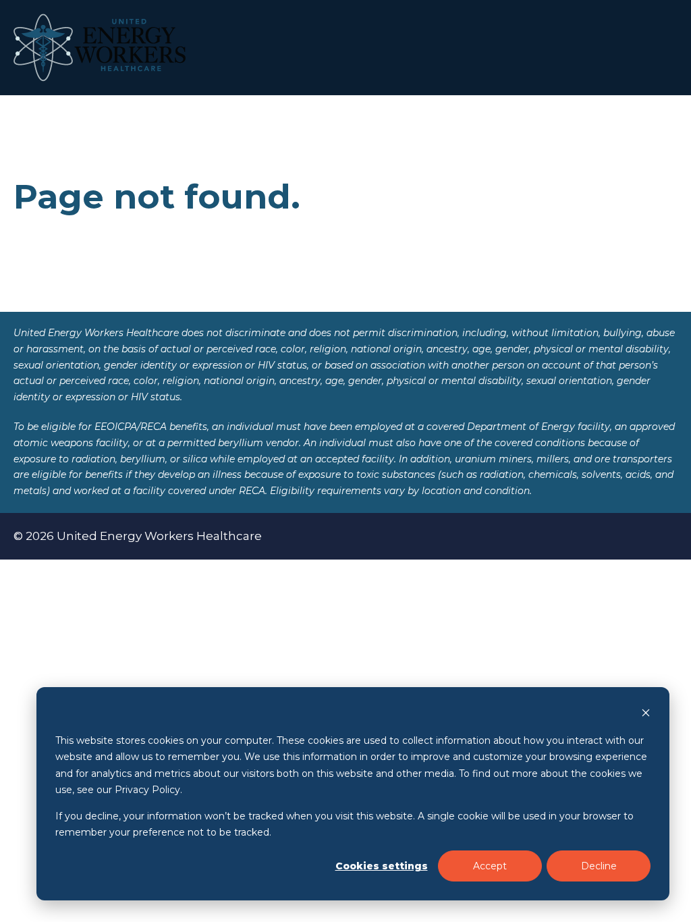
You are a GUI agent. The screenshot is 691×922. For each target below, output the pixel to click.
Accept (490, 866)
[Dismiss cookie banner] (646, 714)
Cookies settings (381, 866)
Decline (599, 866)
